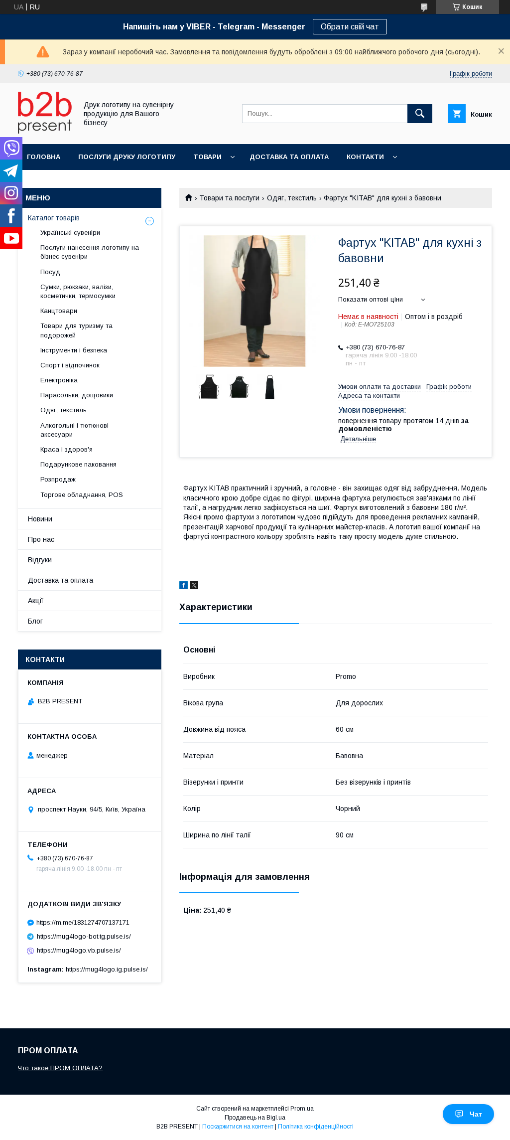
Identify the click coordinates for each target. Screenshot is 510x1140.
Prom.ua (302, 1108)
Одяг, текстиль (292, 198)
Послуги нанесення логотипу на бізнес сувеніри (89, 252)
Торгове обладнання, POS (81, 494)
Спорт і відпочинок (70, 365)
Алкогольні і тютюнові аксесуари (74, 430)
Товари (207, 157)
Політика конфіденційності (316, 1126)
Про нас (41, 539)
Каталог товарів (54, 218)
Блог (35, 621)
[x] (194, 587)
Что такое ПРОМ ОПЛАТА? (60, 1068)
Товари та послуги (229, 198)
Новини (40, 519)
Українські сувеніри (70, 232)
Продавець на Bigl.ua (255, 1117)
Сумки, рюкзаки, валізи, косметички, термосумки (78, 291)
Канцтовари (58, 311)
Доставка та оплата (289, 157)
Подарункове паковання (78, 464)
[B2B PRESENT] (45, 131)
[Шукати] (419, 113)
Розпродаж (58, 479)
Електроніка (59, 380)
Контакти (365, 157)
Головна (43, 157)
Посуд (50, 272)
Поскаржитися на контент (237, 1126)
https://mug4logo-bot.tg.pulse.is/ (84, 936)
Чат (476, 1114)
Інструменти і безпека (73, 350)
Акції (35, 601)
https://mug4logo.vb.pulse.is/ (79, 950)
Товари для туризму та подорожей (76, 330)
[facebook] (183, 587)
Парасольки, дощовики (76, 395)
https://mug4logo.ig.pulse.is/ (107, 969)
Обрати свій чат (350, 26)
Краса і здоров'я (66, 449)
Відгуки (40, 560)
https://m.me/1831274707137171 (82, 922)
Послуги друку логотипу (126, 157)
